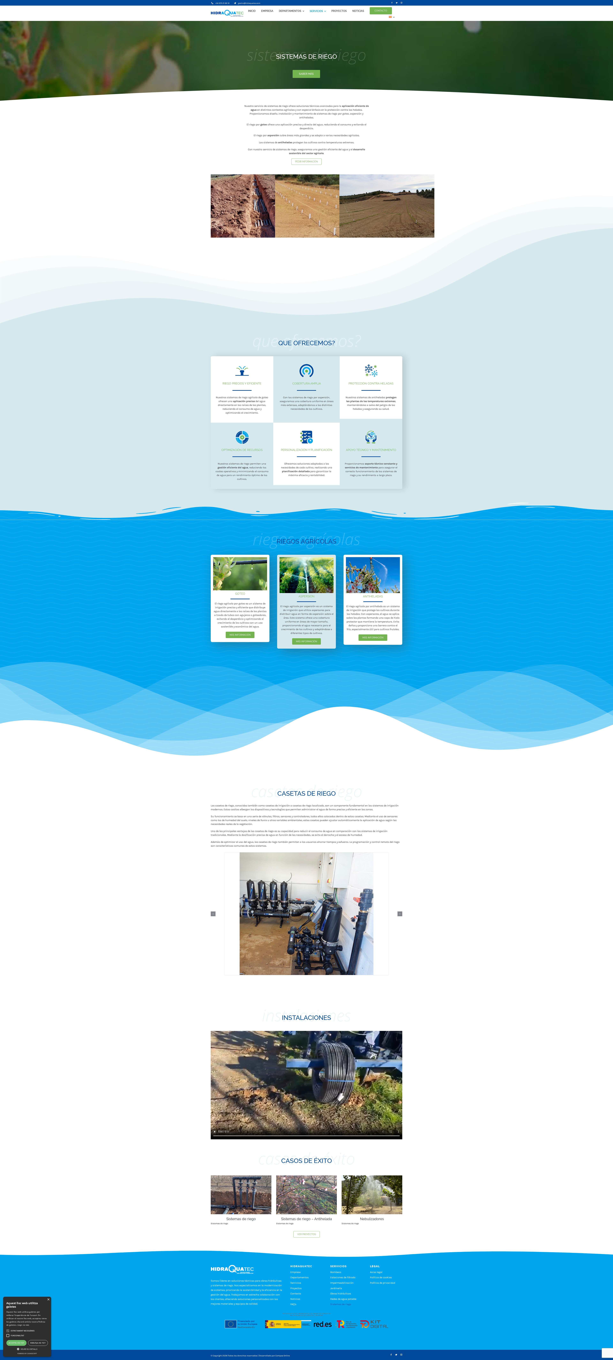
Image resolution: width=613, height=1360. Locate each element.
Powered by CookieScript (27, 1353)
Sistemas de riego (219, 1223)
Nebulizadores (241, 1219)
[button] (213, 913)
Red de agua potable (286, 1223)
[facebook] (392, 3)
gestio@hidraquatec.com (249, 3)
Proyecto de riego (372, 1219)
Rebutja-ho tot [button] (37, 1343)
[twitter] (396, 3)
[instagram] (401, 3)
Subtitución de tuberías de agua (306, 1219)
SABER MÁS (306, 73)
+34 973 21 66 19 (222, 3)
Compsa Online (282, 1355)
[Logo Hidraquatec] (228, 13)
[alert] (27, 1327)
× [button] (48, 1299)
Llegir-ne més (23, 1325)
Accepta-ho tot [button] (16, 1343)
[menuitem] (392, 16)
